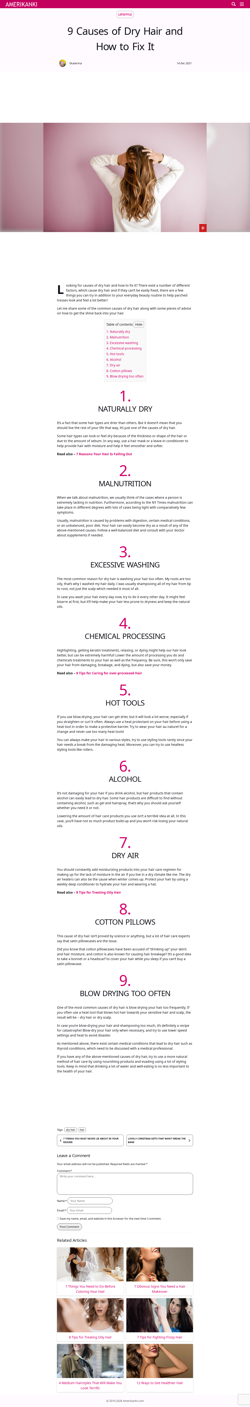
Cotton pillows (119, 370)
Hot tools (115, 354)
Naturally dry (118, 331)
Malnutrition (117, 337)
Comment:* (64, 1171)
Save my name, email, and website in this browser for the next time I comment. (110, 1218)
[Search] (233, 4)
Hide (138, 324)
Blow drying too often (125, 376)
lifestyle (125, 14)
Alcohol (113, 359)
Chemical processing (124, 348)
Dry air (113, 365)
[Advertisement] (125, 97)
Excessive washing (122, 342)
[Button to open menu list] (242, 4)
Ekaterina (76, 63)
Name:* (62, 1201)
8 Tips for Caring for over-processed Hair (109, 673)
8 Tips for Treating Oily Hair (98, 892)
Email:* (61, 1210)
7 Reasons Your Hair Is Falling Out (104, 454)
